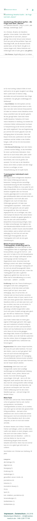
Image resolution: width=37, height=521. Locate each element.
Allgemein (7, 465)
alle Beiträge (8, 462)
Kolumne (6, 483)
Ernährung (7, 471)
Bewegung (7, 468)
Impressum (8, 514)
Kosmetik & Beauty (10, 486)
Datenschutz (20, 514)
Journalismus (8, 480)
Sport (20, 28)
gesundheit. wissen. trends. (12, 477)
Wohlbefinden (8, 501)
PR (5, 489)
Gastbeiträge (14, 28)
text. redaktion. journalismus (13, 495)
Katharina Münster (12, 25)
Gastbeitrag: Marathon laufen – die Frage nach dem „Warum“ (18, 23)
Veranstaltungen (9, 498)
